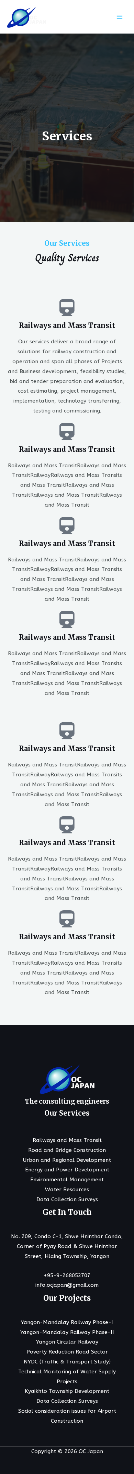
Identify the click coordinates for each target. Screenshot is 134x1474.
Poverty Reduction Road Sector (67, 1352)
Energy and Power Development (67, 1170)
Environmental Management (67, 1180)
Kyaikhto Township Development (67, 1391)
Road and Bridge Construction (67, 1150)
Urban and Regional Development (67, 1160)
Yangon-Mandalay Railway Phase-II (67, 1332)
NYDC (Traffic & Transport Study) (67, 1362)
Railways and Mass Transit (67, 1140)
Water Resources (67, 1189)
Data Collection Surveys (67, 1199)
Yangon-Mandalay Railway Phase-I (67, 1322)
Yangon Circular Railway (67, 1342)
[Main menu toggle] (119, 16)
